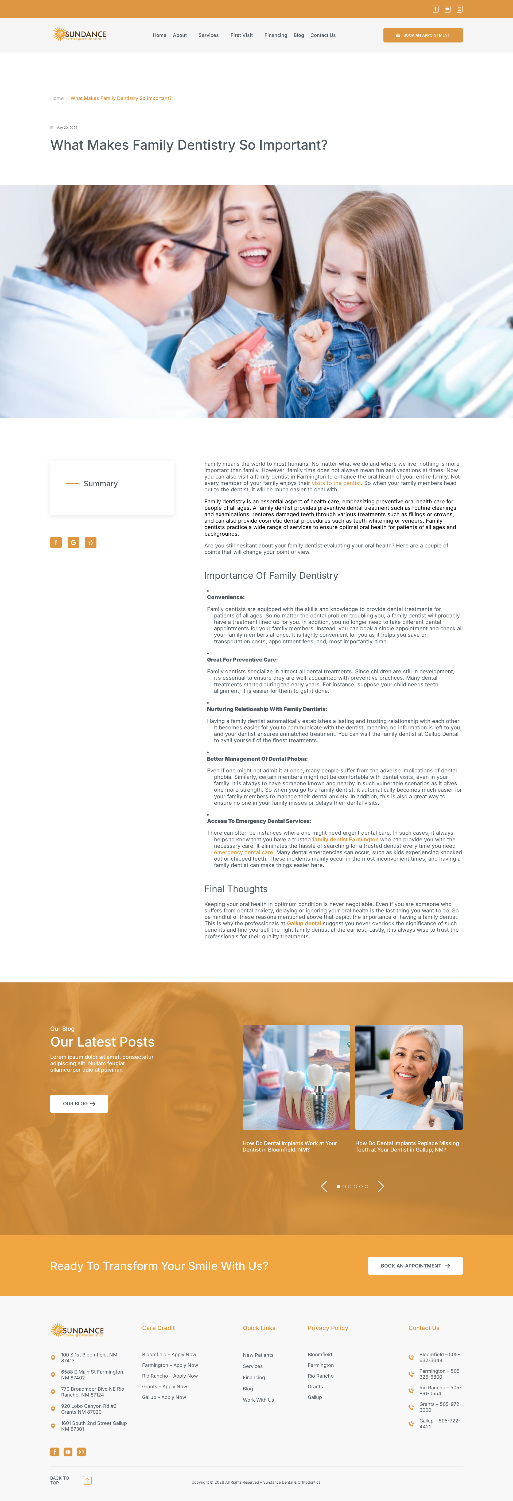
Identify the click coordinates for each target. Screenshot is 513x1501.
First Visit (242, 35)
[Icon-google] (73, 542)
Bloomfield (320, 1354)
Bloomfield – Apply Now (169, 1354)
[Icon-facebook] (435, 9)
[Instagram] (459, 9)
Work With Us (258, 1400)
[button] (423, 35)
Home (159, 35)
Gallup (315, 1397)
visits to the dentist (336, 483)
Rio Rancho (321, 1376)
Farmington (321, 1365)
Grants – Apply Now (164, 1386)
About (180, 35)
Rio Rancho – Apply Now (170, 1376)
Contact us (323, 35)
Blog (299, 35)
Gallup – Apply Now (164, 1397)
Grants (315, 1386)
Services (209, 35)
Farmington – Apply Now (170, 1365)
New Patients (258, 1355)
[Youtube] (447, 9)
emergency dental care (243, 852)
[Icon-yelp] (90, 542)
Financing (276, 35)
